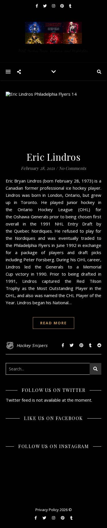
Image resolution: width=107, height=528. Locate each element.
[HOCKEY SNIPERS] (53, 37)
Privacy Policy (47, 509)
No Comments (72, 168)
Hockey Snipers (32, 345)
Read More (53, 322)
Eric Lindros (53, 156)
